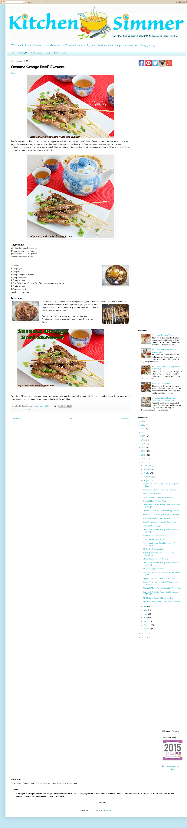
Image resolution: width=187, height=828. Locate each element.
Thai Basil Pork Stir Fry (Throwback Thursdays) (162, 601)
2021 (143, 432)
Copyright (22, 53)
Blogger (109, 810)
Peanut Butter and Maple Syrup (155, 535)
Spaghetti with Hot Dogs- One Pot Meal (158, 497)
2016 (143, 451)
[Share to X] (65, 406)
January (147, 628)
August (147, 480)
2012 (143, 633)
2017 (143, 447)
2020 (143, 436)
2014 (143, 458)
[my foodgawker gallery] (172, 769)
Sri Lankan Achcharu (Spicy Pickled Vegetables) (166, 367)
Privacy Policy (60, 53)
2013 (143, 462)
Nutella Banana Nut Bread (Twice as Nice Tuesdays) (159, 553)
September (148, 476)
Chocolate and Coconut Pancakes (156, 558)
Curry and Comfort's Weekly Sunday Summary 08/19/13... (161, 505)
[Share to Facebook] (67, 406)
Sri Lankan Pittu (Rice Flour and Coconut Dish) (165, 350)
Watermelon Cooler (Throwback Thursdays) (160, 489)
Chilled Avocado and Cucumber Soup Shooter (161, 510)
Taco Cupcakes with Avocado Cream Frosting (160, 522)
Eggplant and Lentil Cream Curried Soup (159, 578)
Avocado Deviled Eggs (152, 525)
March (146, 621)
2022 (143, 428)
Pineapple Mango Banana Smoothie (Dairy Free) (162, 588)
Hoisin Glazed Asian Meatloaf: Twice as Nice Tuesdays (160, 583)
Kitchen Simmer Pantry (40, 53)
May (146, 613)
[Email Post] (55, 406)
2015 (143, 455)
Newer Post (16, 418)
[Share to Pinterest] (70, 406)
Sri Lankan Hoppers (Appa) (163, 335)
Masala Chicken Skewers (152, 493)
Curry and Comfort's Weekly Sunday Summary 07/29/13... (161, 593)
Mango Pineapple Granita (153, 568)
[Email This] (59, 406)
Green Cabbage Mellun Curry (154, 501)
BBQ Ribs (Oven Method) (153, 549)
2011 (143, 637)
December (148, 465)
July (145, 606)
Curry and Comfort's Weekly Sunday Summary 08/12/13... (161, 530)
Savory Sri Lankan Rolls (161, 383)
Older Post (125, 418)
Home (11, 53)
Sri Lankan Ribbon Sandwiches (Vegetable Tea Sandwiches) (164, 399)
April (146, 617)
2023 (143, 425)
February (147, 625)
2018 (143, 443)
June (146, 610)
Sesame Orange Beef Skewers (28, 410)
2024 (143, 421)
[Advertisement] (160, 176)
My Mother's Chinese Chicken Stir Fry (158, 598)
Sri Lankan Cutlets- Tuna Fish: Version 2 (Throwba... (159, 544)
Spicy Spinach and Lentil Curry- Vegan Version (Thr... (161, 573)
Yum (13, 72)
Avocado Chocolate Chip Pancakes (156, 518)
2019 (143, 439)
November (148, 469)
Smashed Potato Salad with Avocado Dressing (161, 514)
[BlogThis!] (62, 406)
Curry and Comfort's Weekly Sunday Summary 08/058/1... (161, 563)
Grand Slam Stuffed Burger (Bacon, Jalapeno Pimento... (160, 484)
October (147, 473)
